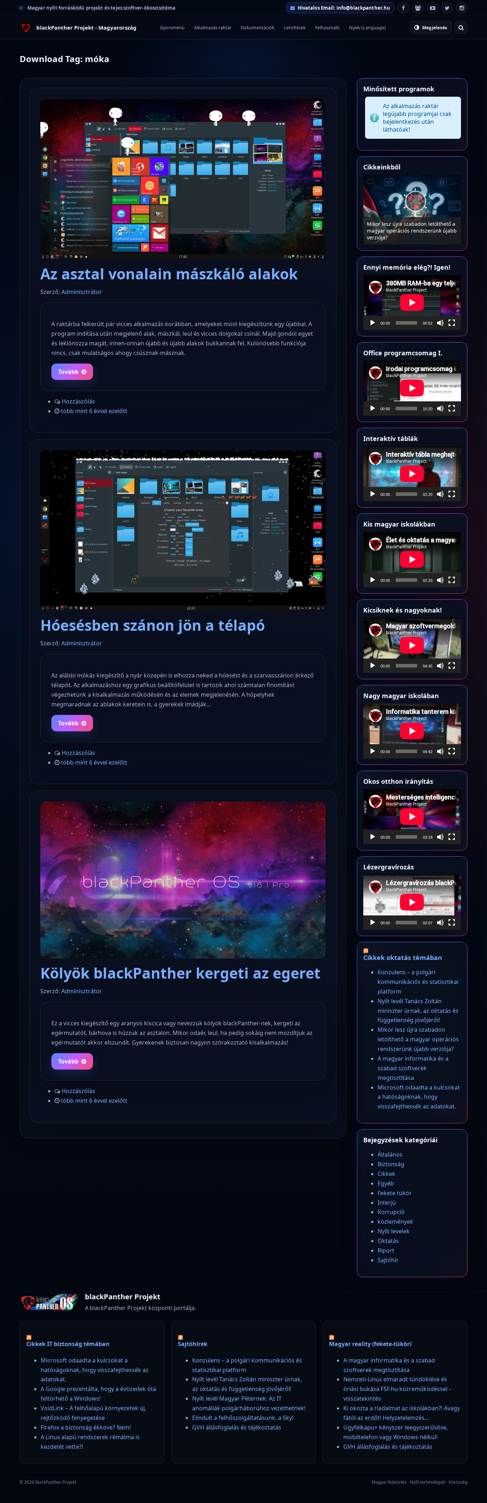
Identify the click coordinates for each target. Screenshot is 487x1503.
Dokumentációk (258, 28)
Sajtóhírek (192, 1344)
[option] (412, 209)
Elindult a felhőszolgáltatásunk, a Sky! (242, 1418)
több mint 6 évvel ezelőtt (94, 411)
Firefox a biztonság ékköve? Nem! (86, 1427)
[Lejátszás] (372, 322)
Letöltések (295, 28)
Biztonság (391, 1164)
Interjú (387, 1203)
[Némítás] (440, 322)
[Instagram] (461, 8)
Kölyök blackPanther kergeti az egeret (180, 973)
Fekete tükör (395, 1193)
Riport (386, 1250)
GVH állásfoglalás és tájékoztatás (236, 1427)
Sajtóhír (388, 1260)
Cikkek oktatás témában (402, 957)
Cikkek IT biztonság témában (67, 1344)
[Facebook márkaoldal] (403, 8)
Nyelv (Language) (367, 28)
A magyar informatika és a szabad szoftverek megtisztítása (407, 234)
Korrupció (391, 1212)
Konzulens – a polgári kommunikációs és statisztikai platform (418, 981)
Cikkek (386, 1174)
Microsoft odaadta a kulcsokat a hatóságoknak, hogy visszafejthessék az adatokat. (419, 1097)
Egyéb (386, 1183)
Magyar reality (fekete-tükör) (370, 1344)
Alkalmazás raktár (212, 28)
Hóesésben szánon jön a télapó (152, 625)
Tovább (68, 372)
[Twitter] (447, 8)
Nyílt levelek (394, 1231)
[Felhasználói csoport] (418, 8)
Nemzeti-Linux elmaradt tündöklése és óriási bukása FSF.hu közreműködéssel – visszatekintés (397, 1388)
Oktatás (388, 1241)
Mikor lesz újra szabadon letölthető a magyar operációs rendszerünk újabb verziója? (418, 1039)
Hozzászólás (78, 401)
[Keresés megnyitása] (461, 27)
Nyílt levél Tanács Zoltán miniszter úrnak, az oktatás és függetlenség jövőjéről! (418, 1010)
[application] (412, 302)
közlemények (395, 1221)
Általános (390, 1154)
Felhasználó (327, 28)
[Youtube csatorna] (432, 8)
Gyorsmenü (172, 28)
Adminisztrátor (81, 292)
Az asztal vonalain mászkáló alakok (169, 274)
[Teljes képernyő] (451, 322)
